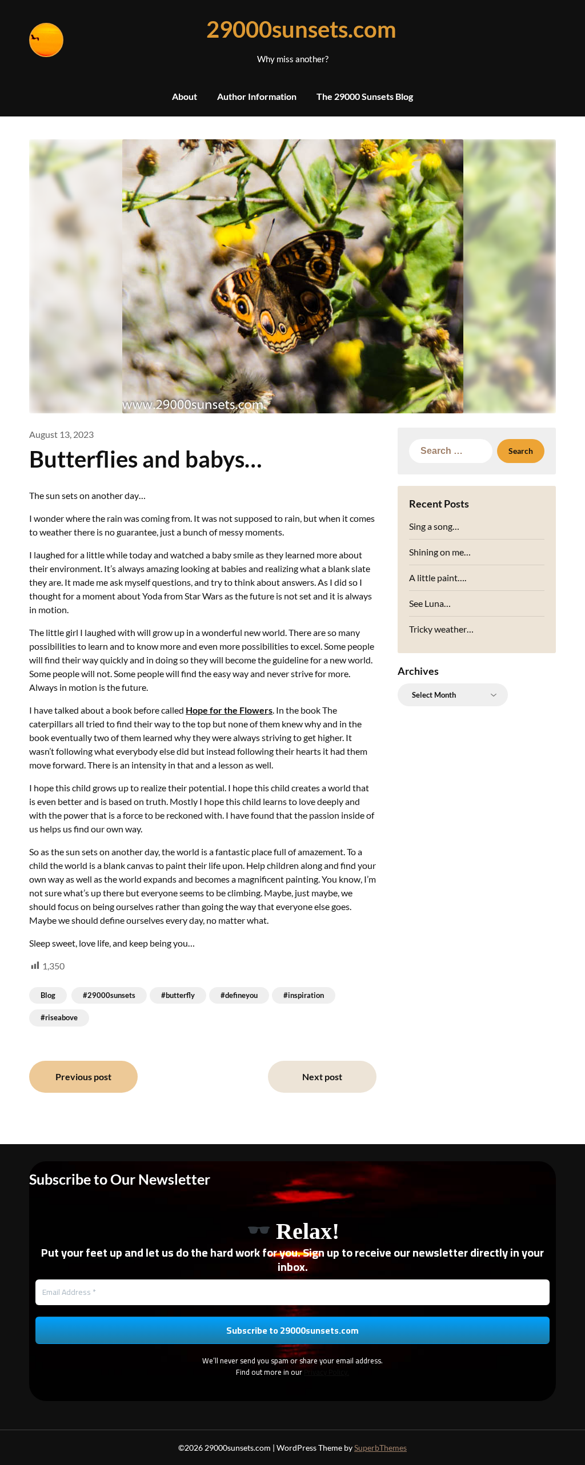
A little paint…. (437, 577)
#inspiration (303, 995)
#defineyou (239, 995)
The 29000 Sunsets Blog (364, 96)
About (184, 96)
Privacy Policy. (326, 1372)
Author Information (256, 96)
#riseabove (59, 1017)
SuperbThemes (380, 1447)
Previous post (83, 1076)
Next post (322, 1076)
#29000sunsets (109, 995)
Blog (48, 995)
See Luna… (430, 603)
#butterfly (178, 995)
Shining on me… (440, 551)
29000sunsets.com (292, 29)
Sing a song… (434, 526)
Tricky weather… (441, 628)
